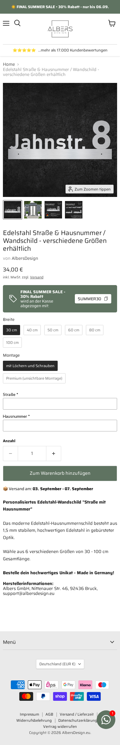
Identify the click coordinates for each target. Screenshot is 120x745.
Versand (36, 277)
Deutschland (57, 664)
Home (9, 64)
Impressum (29, 714)
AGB (49, 714)
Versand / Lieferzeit (77, 714)
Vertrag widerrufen (60, 726)
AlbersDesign (25, 258)
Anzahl (9, 441)
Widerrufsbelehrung (34, 720)
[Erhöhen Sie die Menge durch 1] (53, 453)
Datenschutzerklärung (77, 720)
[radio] (11, 330)
